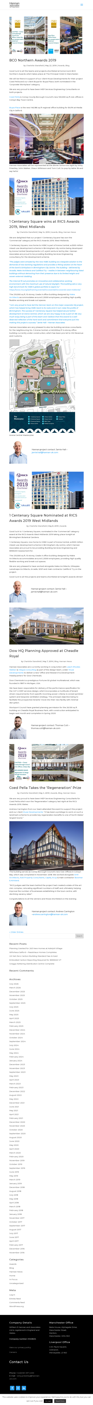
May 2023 (13, 1076)
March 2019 (14, 1179)
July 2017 (13, 1233)
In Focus (13, 1279)
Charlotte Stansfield (35, 65)
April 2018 (14, 1202)
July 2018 (13, 1195)
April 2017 (14, 1241)
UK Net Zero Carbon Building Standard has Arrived (33, 956)
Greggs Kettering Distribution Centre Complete (31, 964)
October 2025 (16, 999)
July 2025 (13, 1007)
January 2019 (15, 1183)
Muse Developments (33, 812)
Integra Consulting (27, 670)
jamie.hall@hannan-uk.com (45, 452)
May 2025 (13, 1014)
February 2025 (16, 1026)
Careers (13, 1352)
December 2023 (17, 1064)
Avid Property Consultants (32, 877)
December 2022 (17, 1091)
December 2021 (17, 1103)
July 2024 (14, 1045)
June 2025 (14, 1011)
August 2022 (15, 1095)
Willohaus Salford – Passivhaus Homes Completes (33, 952)
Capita (48, 877)
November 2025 (17, 995)
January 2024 (15, 1060)
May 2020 (14, 1145)
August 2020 (15, 1137)
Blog (67, 65)
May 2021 (13, 1110)
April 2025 (14, 1018)
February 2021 (16, 1118)
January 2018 (15, 1214)
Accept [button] (48, 1401)
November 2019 (16, 1160)
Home (12, 1275)
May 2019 (13, 1176)
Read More (60, 1401)
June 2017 (14, 1237)
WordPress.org (16, 1306)
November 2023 (17, 1068)
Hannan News (69, 232)
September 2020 (17, 1133)
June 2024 (14, 1049)
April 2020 (14, 1149)
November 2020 (17, 1126)
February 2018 (16, 1210)
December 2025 (17, 991)
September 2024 (17, 1041)
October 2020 (16, 1130)
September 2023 (17, 1072)
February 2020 (16, 1156)
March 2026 (15, 987)
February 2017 (16, 1245)
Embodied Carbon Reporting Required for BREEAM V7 (35, 960)
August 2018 (15, 1191)
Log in (12, 1295)
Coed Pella (14, 97)
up (55, 877)
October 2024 (16, 1037)
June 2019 (14, 1172)
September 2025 (17, 1003)
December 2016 (17, 1249)
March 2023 (15, 1084)
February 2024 (16, 1057)
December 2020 (17, 1122)
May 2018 (13, 1199)
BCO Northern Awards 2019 (32, 60)
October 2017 (15, 1222)
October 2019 (15, 1164)
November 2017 (16, 1218)
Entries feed (15, 1299)
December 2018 (17, 1187)
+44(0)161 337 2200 (25, 1373)
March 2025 (15, 1022)
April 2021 (14, 1114)
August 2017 (15, 1229)
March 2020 (15, 1153)
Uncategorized (16, 1283)
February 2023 (16, 1087)
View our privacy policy (20, 1347)
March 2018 (14, 1206)
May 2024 (14, 1053)
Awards (61, 65)
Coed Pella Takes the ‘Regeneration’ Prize (45, 788)
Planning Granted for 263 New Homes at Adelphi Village (35, 948)
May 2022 (14, 1099)
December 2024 (17, 1030)
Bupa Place (14, 107)
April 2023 (14, 1080)
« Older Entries (16, 932)
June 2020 (14, 1141)
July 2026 (14, 984)
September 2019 (17, 1168)
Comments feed (17, 1302)
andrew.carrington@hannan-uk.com (50, 914)
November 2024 (17, 1034)
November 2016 (16, 1252)
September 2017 (17, 1225)
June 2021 (14, 1107)
